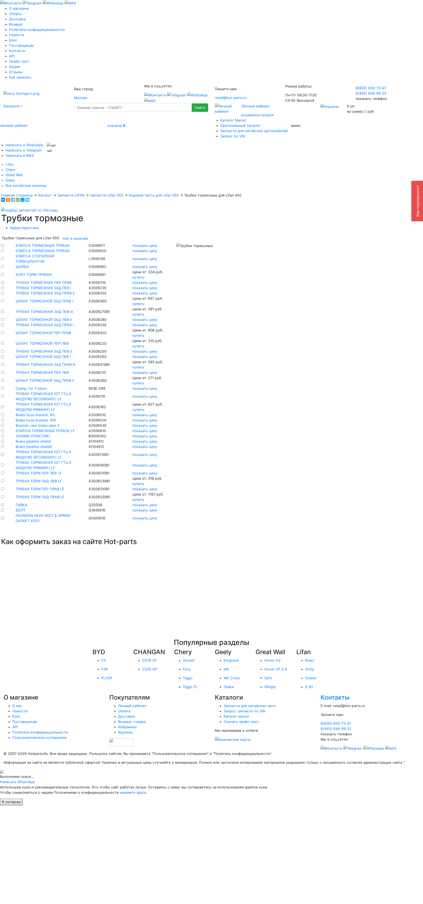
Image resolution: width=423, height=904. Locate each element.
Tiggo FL (190, 687)
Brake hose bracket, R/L (36, 415)
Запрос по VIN (232, 136)
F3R (104, 669)
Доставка (17, 19)
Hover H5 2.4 (275, 669)
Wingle (270, 687)
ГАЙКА (21, 505)
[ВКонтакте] (3, 200)
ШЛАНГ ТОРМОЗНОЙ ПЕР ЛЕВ (42, 343)
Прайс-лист (19, 61)
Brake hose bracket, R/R (36, 420)
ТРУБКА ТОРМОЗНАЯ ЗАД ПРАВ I (45, 325)
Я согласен (11, 802)
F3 (103, 660)
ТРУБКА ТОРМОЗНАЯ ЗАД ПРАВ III (45, 364)
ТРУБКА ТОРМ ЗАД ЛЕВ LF (39, 481)
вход (245, 115)
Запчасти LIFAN (70, 195)
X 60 (309, 687)
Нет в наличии (75, 238)
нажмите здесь (133, 792)
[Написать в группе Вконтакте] (11, 2)
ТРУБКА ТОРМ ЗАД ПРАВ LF (40, 497)
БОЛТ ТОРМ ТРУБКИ (34, 274)
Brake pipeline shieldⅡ (34, 446)
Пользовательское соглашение (39, 737)
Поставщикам (21, 45)
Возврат (16, 24)
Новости (16, 35)
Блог (13, 40)
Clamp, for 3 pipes (31, 388)
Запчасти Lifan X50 (106, 195)
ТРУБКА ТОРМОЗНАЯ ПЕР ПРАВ (43, 282)
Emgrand (231, 660)
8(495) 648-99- (371, 93)
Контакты (17, 51)
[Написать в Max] (70, 2)
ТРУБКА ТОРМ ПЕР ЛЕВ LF (39, 473)
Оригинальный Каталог (240, 125)
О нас (17, 706)
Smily (309, 669)
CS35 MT (150, 669)
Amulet (189, 660)
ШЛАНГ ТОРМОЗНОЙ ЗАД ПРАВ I (44, 301)
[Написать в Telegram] (32, 2)
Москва (80, 97)
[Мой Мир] (22, 200)
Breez (310, 660)
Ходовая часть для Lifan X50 (154, 195)
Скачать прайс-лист (241, 721)
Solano (311, 678)
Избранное (127, 727)
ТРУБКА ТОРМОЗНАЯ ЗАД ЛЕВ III (44, 311)
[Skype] (27, 200)
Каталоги (11, 106)
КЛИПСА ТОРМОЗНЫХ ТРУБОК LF (45, 431)
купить (138, 277)
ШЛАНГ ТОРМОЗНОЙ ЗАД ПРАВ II (45, 380)
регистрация (262, 115)
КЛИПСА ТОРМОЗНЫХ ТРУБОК (43, 245)
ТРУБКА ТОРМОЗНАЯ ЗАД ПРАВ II (45, 293)
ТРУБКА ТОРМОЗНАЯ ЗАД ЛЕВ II (44, 351)
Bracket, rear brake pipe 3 (37, 425)
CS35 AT (149, 660)
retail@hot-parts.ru (231, 97)
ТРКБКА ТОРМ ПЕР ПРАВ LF (40, 489)
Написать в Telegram (24, 150)
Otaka (229, 687)
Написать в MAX (20, 155)
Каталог (45, 195)
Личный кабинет (255, 106)
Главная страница (17, 195)
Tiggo (188, 678)
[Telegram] (13, 200)
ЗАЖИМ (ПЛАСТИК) (33, 436)
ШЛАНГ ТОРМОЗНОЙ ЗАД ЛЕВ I (43, 356)
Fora (186, 669)
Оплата (15, 13)
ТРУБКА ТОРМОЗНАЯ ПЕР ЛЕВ (42, 372)
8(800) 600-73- (371, 88)
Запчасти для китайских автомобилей (254, 131)
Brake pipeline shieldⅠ (33, 441)
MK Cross (232, 678)
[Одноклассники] (8, 200)
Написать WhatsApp (17, 782)
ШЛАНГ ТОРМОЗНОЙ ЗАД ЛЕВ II (44, 319)
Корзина (125, 732)
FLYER (106, 678)
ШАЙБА (22, 266)
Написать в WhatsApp (24, 145)
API (12, 56)
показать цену (144, 245)
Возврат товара (132, 721)
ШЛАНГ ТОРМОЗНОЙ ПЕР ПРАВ (43, 333)
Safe (268, 678)
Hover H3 (272, 660)
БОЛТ (20, 510)
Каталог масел (236, 716)
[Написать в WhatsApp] (53, 2)
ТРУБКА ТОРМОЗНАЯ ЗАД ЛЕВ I (43, 288)
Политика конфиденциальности (37, 29)
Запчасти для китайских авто (250, 706)
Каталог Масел (233, 120)
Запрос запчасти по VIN (244, 711)
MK (226, 669)
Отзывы (16, 72)
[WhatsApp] (18, 200)
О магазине (19, 8)
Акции (14, 66)
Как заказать (20, 77)
